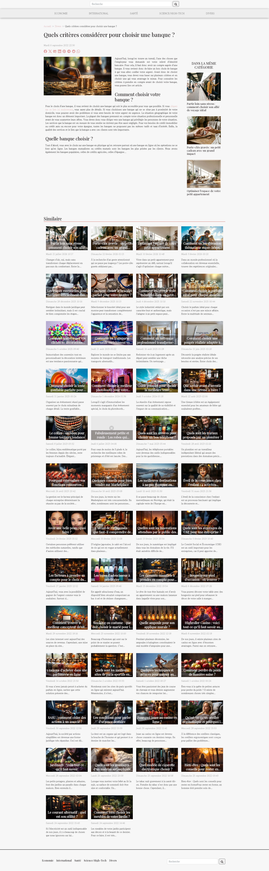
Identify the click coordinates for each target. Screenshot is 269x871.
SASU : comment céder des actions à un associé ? (67, 719)
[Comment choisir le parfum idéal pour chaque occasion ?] (202, 285)
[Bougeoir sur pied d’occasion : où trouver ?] (202, 570)
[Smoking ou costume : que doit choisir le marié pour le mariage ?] (112, 617)
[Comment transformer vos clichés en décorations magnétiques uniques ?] (67, 332)
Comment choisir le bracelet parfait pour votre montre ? (112, 292)
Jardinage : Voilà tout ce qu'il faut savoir (67, 767)
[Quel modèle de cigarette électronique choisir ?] (157, 759)
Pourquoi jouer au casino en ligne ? (157, 719)
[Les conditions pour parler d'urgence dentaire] (112, 712)
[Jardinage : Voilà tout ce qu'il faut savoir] (67, 759)
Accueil (47, 26)
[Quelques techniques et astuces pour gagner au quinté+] (157, 664)
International (98, 13)
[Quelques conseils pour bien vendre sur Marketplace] (112, 475)
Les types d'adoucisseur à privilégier (112, 577)
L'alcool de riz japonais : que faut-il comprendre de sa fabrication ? (112, 532)
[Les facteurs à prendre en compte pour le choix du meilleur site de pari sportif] (67, 570)
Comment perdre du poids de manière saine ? (202, 672)
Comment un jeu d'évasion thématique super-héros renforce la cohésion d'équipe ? (202, 249)
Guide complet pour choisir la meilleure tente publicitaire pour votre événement (157, 391)
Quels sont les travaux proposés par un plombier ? (202, 435)
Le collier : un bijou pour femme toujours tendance (67, 435)
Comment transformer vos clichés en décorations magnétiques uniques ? (67, 342)
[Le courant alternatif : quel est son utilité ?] (67, 807)
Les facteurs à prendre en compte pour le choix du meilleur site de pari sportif (66, 579)
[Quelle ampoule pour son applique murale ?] (157, 617)
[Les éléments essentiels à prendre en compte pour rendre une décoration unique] (157, 570)
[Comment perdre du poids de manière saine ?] (202, 664)
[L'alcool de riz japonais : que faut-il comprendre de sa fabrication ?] (112, 522)
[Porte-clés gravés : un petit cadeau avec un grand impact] (204, 130)
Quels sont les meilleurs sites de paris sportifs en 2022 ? (112, 674)
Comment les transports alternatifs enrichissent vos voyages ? (112, 342)
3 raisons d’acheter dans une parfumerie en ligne (67, 672)
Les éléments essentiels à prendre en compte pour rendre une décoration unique (157, 581)
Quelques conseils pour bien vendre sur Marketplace (112, 482)
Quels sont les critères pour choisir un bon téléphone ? (157, 435)
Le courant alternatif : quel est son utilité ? (67, 814)
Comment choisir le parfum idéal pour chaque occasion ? (202, 294)
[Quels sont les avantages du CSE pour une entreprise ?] (202, 522)
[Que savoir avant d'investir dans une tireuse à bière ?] (202, 380)
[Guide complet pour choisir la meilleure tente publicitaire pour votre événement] (157, 380)
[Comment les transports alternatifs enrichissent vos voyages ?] (112, 332)
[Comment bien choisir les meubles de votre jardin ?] (112, 807)
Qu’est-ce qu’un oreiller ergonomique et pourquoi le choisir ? (202, 721)
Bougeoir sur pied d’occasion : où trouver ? (202, 577)
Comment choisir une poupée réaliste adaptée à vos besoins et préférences (202, 342)
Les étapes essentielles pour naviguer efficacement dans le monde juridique (66, 294)
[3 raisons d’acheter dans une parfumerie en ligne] (67, 664)
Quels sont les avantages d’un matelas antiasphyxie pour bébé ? (112, 769)
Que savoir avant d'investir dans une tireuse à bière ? (202, 387)
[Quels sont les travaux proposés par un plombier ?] (202, 427)
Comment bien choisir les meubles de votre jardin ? (112, 814)
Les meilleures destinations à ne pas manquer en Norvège (157, 484)
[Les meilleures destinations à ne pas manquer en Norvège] (157, 475)
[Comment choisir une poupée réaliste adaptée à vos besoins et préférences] (202, 332)
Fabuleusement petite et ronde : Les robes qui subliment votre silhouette (112, 437)
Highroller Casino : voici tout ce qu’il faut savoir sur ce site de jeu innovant (202, 626)
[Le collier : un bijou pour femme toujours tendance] (67, 427)
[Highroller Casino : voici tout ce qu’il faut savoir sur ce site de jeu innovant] (202, 617)
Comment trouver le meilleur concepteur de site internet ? (67, 626)
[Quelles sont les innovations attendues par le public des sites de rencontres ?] (157, 522)
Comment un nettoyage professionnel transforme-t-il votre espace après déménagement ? (157, 344)
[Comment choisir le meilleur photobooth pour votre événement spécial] (112, 380)
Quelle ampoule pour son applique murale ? (157, 624)
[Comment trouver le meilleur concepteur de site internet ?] (67, 617)
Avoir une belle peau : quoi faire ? (67, 530)
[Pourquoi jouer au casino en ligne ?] (157, 712)
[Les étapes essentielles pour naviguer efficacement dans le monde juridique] (67, 285)
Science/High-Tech (172, 13)
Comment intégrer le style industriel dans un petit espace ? (157, 294)
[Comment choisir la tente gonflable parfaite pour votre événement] (67, 380)
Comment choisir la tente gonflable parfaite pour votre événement (67, 389)
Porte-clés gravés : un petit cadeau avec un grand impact (204, 150)
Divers (210, 13)
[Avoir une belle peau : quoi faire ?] (67, 522)
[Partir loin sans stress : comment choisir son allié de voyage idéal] (204, 86)
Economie (61, 13)
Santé (134, 13)
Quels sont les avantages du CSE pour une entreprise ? (202, 530)
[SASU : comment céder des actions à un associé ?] (67, 712)
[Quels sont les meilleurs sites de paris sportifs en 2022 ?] (112, 664)
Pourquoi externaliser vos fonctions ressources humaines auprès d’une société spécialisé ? (67, 486)
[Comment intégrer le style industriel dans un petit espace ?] (157, 285)
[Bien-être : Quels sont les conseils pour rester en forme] (202, 759)
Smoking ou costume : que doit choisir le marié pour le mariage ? (112, 626)
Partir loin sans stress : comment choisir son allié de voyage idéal (203, 107)
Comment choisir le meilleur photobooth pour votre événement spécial (112, 389)
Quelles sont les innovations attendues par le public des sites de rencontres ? (157, 532)
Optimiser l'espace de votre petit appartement (204, 192)
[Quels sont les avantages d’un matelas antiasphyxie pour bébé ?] (112, 759)
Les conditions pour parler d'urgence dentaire (112, 719)
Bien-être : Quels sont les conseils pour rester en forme (202, 769)
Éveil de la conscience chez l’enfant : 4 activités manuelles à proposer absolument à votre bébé (202, 486)
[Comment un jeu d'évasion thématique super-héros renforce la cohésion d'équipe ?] (202, 237)
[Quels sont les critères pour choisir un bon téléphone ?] (157, 427)
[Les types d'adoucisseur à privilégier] (112, 570)
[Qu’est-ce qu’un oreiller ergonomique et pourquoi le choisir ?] (202, 712)
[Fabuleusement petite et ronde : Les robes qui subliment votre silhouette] (112, 427)
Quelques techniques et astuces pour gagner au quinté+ (157, 674)
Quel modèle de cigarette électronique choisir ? (157, 767)
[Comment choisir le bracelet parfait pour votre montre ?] (112, 285)
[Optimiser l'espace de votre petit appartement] (204, 173)
